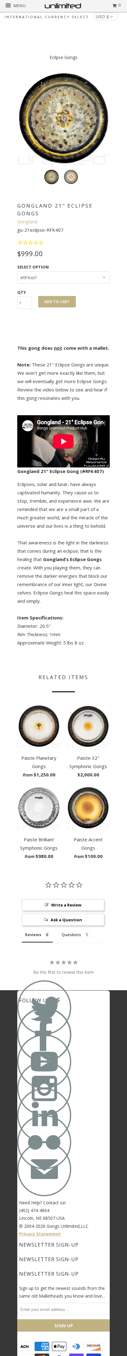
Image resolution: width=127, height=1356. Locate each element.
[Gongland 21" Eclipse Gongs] (63, 118)
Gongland (27, 221)
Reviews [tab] (33, 934)
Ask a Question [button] (66, 920)
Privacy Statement (40, 1234)
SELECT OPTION (33, 267)
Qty (21, 292)
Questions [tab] (71, 934)
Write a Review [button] (66, 905)
